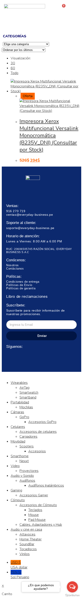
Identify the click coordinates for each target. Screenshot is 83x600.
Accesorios (37, 451)
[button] (41, 23)
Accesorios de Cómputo (38, 505)
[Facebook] (9, 355)
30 (13, 63)
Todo (14, 72)
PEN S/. (20, 575)
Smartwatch (28, 392)
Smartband (27, 397)
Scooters (26, 446)
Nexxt (24, 461)
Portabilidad (20, 402)
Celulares (18, 426)
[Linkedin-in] (25, 355)
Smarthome (20, 456)
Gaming (16, 490)
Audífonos (27, 480)
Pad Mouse (37, 519)
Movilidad (18, 441)
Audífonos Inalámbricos (46, 485)
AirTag (24, 387)
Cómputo (18, 500)
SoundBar (26, 544)
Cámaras (17, 412)
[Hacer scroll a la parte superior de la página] (3, 374)
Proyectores (29, 470)
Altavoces (27, 534)
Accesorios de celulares (38, 431)
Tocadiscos (28, 549)
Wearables (19, 382)
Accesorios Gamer (33, 495)
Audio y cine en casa (26, 529)
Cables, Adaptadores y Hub (40, 524)
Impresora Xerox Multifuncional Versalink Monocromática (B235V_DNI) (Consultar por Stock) (48, 135)
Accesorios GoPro (42, 421)
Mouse (33, 514)
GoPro (24, 417)
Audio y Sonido (22, 475)
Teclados (35, 509)
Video (15, 465)
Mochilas (26, 407)
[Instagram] (17, 355)
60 (13, 68)
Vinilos (24, 554)
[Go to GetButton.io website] (72, 595)
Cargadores (28, 436)
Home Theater (30, 539)
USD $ (19, 565)
